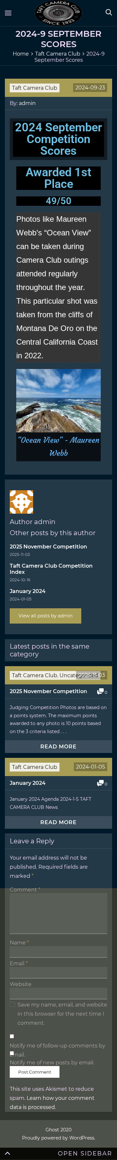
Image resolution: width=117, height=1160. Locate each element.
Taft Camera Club (34, 88)
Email (19, 963)
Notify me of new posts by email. (52, 1063)
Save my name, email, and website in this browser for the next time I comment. (62, 1014)
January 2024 (28, 591)
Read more (58, 747)
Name (19, 943)
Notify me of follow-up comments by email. (57, 1046)
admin (27, 103)
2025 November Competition (48, 547)
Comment (25, 890)
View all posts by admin (45, 616)
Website (21, 984)
